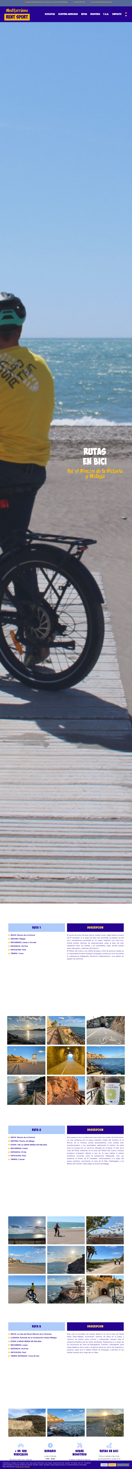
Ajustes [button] (104, 1465)
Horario (50, 1451)
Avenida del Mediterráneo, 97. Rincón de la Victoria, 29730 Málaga (47, 2)
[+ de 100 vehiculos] (21, 1445)
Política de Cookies (22, 1467)
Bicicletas (50, 14)
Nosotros (95, 14)
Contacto (116, 14)
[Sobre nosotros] (79, 1445)
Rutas (84, 14)
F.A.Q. (106, 14)
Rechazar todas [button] (123, 1465)
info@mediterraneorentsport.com (102, 2)
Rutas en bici (109, 1451)
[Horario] (50, 1445)
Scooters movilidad (68, 14)
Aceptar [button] (112, 1465)
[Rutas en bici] (109, 1445)
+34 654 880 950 (79, 2)
